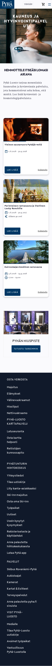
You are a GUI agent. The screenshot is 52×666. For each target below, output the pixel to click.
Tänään (28, 4)
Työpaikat (13, 507)
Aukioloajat (14, 575)
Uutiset (11, 514)
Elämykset (13, 393)
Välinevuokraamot (18, 400)
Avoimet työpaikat (18, 641)
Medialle (12, 624)
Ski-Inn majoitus (17, 494)
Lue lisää (12, 170)
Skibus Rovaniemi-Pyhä (22, 569)
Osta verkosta (17, 379)
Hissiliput (13, 406)
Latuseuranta (15, 431)
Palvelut (13, 561)
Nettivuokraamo (17, 413)
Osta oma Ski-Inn (18, 501)
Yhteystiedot (15, 475)
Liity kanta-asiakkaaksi (21, 488)
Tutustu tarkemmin (26, 348)
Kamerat (12, 582)
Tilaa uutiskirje (16, 481)
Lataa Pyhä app (16, 552)
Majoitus (12, 387)
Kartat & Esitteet (17, 588)
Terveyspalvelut (17, 595)
